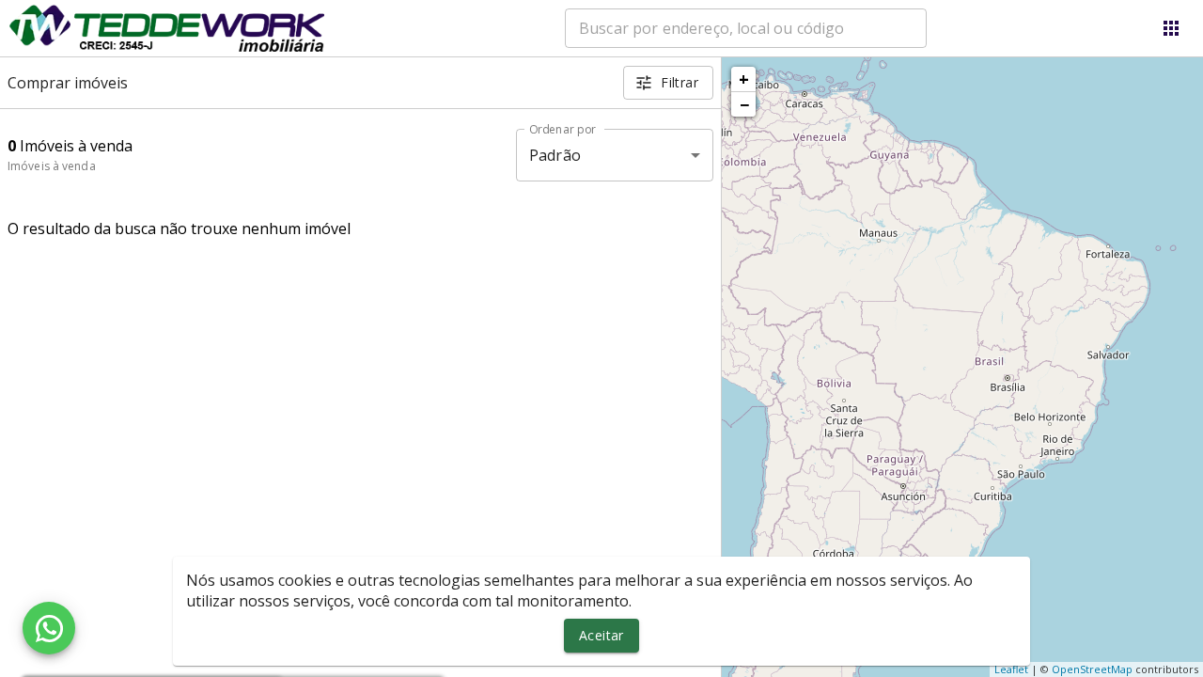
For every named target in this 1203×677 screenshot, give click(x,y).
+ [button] (744, 79)
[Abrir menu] (1171, 28)
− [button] (744, 104)
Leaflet (1011, 669)
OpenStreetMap (1092, 669)
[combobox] (746, 28)
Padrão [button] (555, 155)
